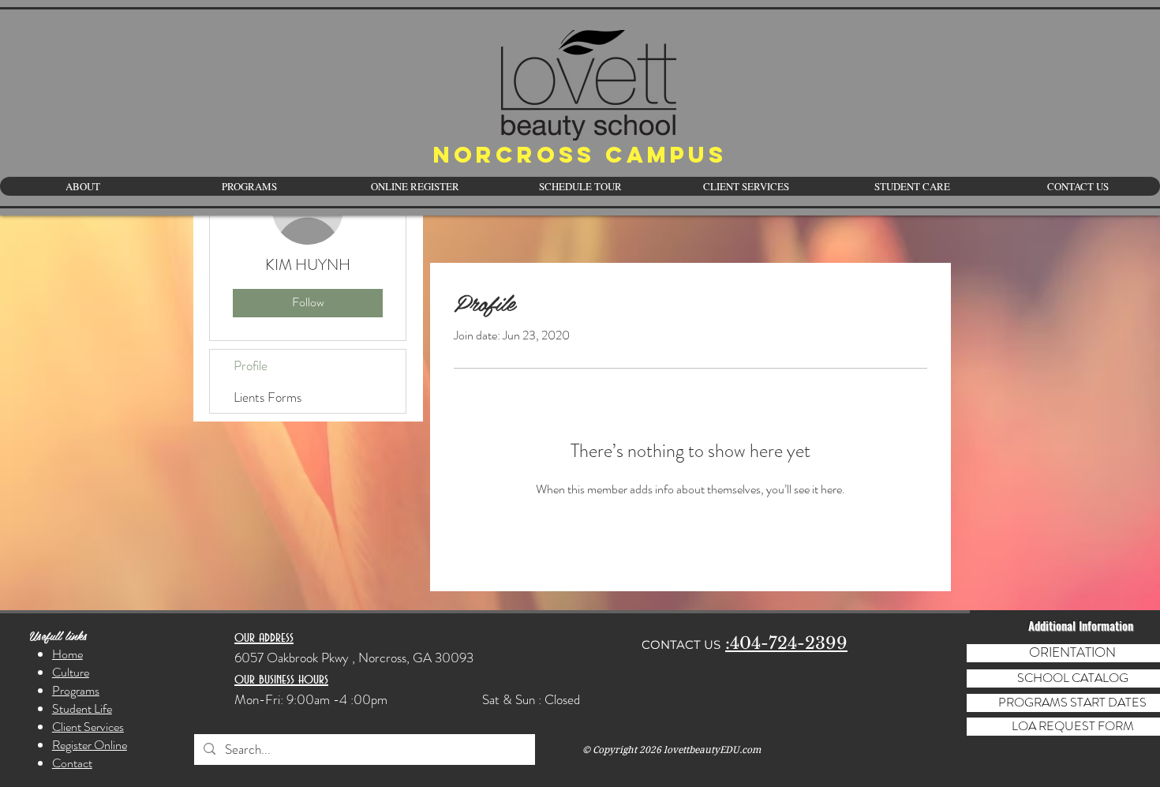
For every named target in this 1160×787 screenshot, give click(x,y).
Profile (251, 365)
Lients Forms (267, 397)
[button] (911, 186)
